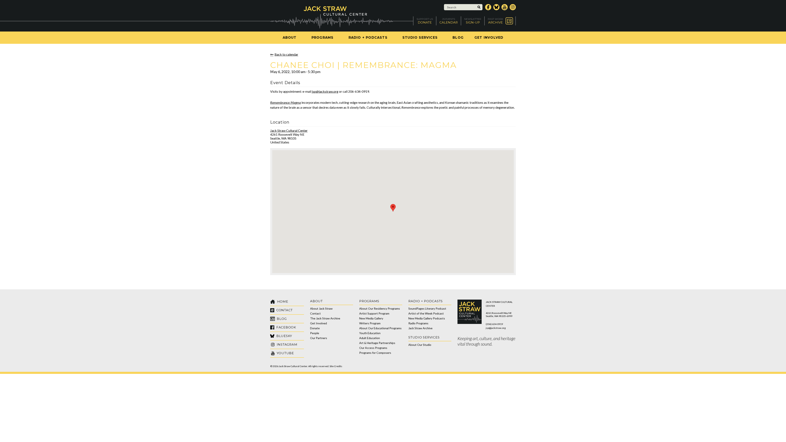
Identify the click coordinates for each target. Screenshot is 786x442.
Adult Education (369, 338)
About (290, 37)
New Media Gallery (371, 318)
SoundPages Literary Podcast (427, 308)
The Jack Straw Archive (325, 318)
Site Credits (336, 366)
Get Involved (488, 37)
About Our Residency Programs (379, 308)
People (314, 333)
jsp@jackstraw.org (324, 91)
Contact (315, 313)
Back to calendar (286, 54)
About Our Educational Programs (380, 328)
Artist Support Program (374, 313)
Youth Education (370, 333)
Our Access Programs (373, 348)
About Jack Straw (321, 308)
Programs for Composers (375, 352)
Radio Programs (418, 323)
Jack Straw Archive (420, 328)
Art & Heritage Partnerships (377, 343)
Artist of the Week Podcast (426, 313)
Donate (315, 328)
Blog (458, 37)
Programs (323, 37)
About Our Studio (419, 344)
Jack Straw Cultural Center (289, 130)
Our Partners (318, 338)
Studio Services (420, 37)
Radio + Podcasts (368, 37)
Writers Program (370, 323)
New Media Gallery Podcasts (426, 318)
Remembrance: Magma (285, 102)
